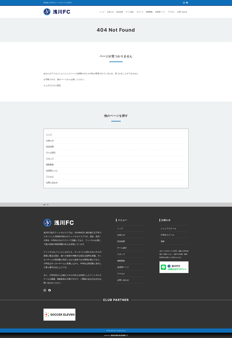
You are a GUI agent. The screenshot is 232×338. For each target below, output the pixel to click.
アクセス (171, 12)
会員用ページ (160, 12)
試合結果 (119, 12)
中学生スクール (167, 235)
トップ (101, 12)
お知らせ (110, 12)
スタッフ (140, 12)
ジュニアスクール (168, 228)
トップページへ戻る (52, 85)
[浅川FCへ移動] (44, 204)
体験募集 (149, 12)
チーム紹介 (130, 12)
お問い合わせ (182, 12)
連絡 (163, 241)
